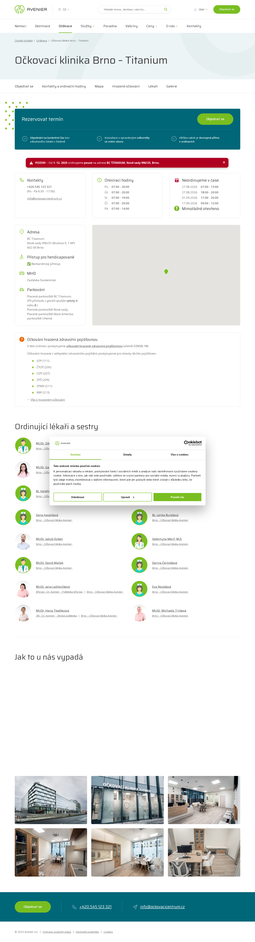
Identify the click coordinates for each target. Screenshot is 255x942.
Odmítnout (77, 496)
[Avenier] (31, 9)
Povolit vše (177, 496)
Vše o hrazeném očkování (48, 400)
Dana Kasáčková (47, 515)
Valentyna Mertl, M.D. (167, 539)
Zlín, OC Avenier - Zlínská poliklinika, (56, 615)
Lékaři (153, 86)
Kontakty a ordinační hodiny (64, 86)
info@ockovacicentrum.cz (44, 198)
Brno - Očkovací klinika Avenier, (54, 520)
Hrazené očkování (126, 86)
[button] (166, 272)
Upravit (125, 496)
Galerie (171, 86)
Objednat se (226, 9)
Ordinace (65, 26)
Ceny (150, 26)
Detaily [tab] (127, 454)
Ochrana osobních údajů (57, 932)
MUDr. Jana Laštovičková (53, 586)
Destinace (42, 26)
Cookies (108, 932)
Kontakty (194, 26)
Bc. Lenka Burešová (165, 515)
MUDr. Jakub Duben (49, 539)
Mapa (99, 86)
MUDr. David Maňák (49, 563)
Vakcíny (131, 26)
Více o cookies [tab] (179, 454)
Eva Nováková (161, 586)
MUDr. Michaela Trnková (169, 610)
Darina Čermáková (164, 563)
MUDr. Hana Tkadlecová (52, 610)
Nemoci (20, 26)
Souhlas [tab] (75, 454)
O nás (170, 26)
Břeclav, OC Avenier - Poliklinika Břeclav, (59, 591)
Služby (86, 26)
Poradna (110, 26)
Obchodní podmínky (87, 932)
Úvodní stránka (24, 40)
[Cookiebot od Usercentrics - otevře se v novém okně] (186, 443)
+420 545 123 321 (95, 907)
